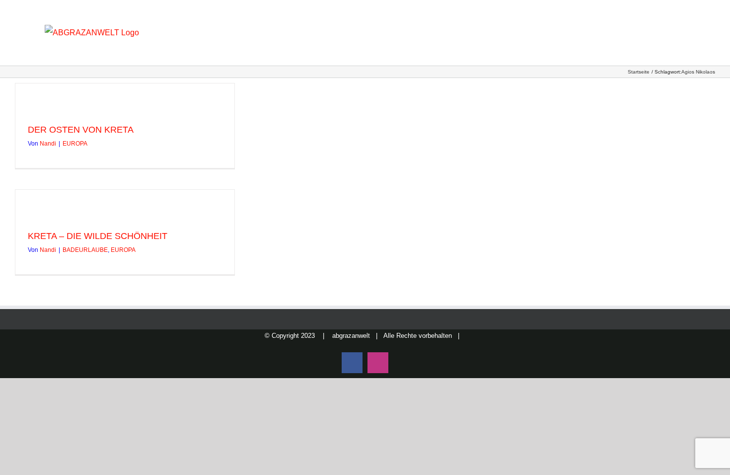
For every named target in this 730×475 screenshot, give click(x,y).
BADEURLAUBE (85, 249)
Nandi (48, 143)
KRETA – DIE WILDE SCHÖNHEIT (97, 236)
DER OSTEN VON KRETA (81, 130)
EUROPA (75, 143)
